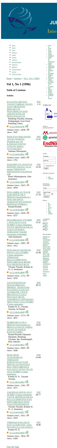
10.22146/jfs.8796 (17, 127)
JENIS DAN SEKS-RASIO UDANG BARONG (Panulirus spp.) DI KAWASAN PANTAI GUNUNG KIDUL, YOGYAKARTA (19, 143)
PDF (39, 102)
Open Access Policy (50, 51)
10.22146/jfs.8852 (17, 345)
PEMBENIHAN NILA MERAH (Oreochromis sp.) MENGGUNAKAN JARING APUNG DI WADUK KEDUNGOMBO (20, 327)
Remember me (50, 165)
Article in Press (16, 74)
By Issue (49, 203)
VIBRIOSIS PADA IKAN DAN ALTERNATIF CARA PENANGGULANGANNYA (20, 424)
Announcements (16, 62)
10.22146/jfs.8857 (17, 412)
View (49, 177)
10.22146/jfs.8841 (17, 154)
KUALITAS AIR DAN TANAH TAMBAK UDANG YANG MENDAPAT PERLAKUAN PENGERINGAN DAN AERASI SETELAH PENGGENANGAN (20, 109)
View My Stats (12, 447)
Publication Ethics (51, 68)
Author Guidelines (51, 54)
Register (14, 52)
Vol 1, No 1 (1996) (32, 78)
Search (14, 55)
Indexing (14, 67)
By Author (50, 206)
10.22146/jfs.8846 (17, 240)
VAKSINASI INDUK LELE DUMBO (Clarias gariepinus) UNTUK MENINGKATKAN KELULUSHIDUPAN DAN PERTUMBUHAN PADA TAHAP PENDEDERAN (20, 398)
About (14, 48)
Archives (14, 60)
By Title (49, 209)
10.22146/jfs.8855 (17, 382)
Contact (14, 72)
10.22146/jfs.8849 (17, 312)
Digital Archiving (50, 93)
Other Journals (50, 212)
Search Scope (46, 192)
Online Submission (51, 65)
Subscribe (50, 178)
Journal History (16, 69)
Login (13, 50)
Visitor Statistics (50, 79)
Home (13, 45)
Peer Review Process (50, 89)
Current (14, 57)
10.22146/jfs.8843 (17, 182)
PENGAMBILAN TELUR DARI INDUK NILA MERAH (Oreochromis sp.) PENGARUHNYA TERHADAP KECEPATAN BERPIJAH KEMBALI (19, 198)
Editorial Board (50, 75)
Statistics (14, 64)
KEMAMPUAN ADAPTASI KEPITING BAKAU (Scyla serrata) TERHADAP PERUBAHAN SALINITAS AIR (19, 169)
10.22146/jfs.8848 (17, 272)
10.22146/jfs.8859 (17, 433)
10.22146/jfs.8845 (17, 210)
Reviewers (51, 77)
